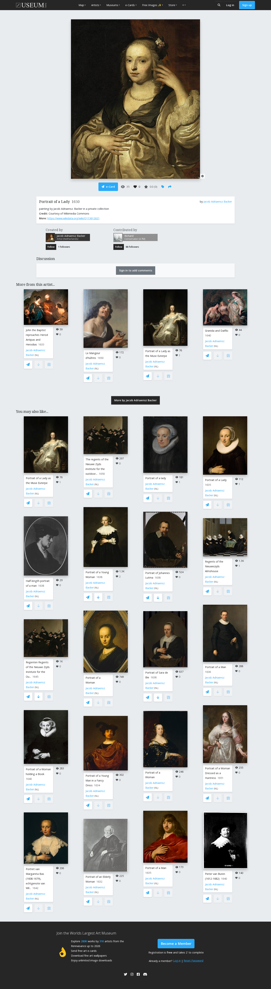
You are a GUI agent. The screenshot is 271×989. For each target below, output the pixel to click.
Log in (230, 5)
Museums (112, 5)
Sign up (247, 5)
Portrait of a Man (155, 868)
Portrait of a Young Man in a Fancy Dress (97, 780)
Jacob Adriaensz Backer (218, 201)
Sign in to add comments (135, 270)
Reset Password (193, 960)
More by (135, 400)
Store (171, 5)
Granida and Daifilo (216, 330)
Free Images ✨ (151, 5)
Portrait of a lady (155, 478)
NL (36, 355)
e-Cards (130, 5)
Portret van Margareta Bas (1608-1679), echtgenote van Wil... (35, 878)
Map (81, 5)
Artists (95, 5)
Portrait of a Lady (216, 480)
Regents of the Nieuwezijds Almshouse (214, 566)
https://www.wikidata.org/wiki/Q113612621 (73, 218)
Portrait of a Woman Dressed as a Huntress (217, 773)
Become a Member (176, 943)
